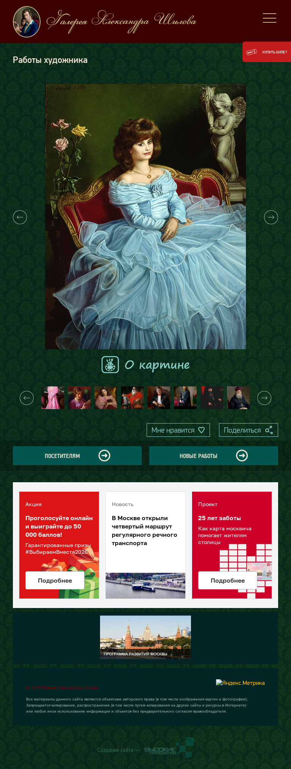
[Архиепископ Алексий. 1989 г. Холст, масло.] (185, 397)
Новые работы (198, 455)
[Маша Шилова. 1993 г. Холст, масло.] (105, 397)
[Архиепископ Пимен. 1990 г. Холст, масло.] (238, 397)
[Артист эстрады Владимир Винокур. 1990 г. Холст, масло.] (158, 397)
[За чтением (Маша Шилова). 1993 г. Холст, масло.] (79, 397)
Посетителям (62, 455)
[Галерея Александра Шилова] (111, 22)
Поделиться (242, 430)
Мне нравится (173, 430)
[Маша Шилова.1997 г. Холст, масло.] (52, 397)
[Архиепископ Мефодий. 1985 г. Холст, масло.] (211, 397)
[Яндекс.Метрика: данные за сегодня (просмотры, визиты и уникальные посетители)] (240, 682)
